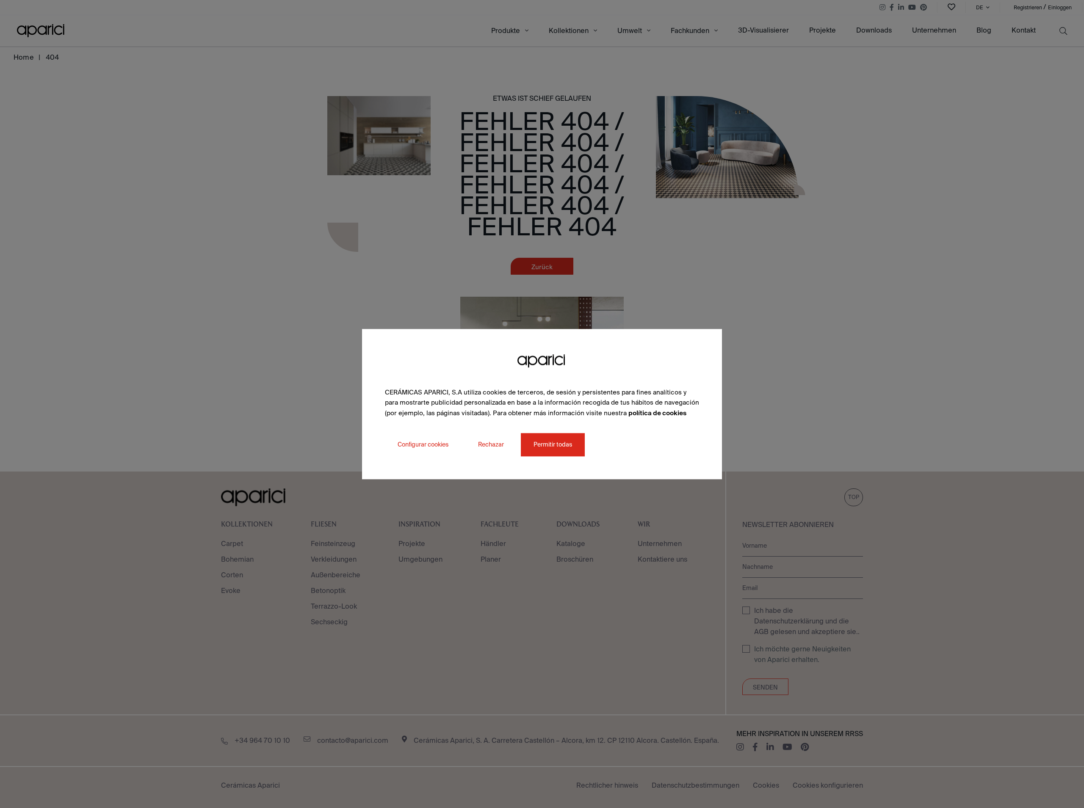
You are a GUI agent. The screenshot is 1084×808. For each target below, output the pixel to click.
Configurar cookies (423, 444)
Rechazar (491, 444)
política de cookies (657, 413)
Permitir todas (553, 444)
